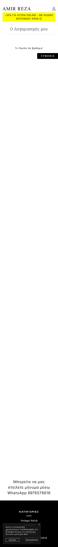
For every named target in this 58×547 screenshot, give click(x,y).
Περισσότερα (32, 540)
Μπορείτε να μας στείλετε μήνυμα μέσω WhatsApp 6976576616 (29, 487)
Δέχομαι (12, 540)
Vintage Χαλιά (29, 520)
